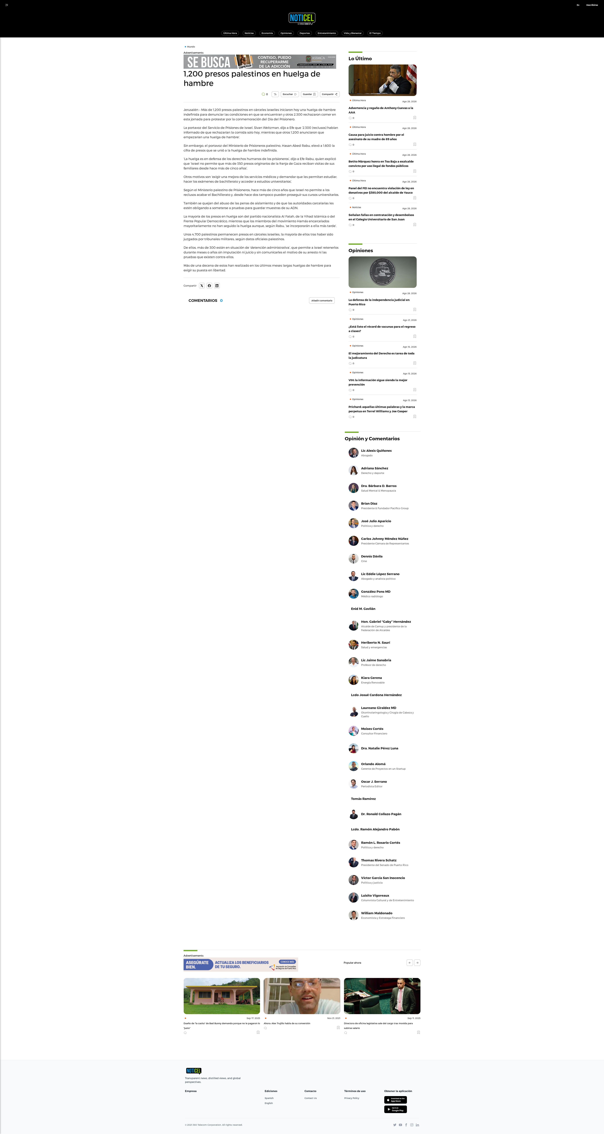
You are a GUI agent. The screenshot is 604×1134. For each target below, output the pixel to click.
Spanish (269, 1098)
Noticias (249, 33)
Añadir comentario (321, 300)
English (269, 1103)
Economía (267, 33)
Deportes (305, 33)
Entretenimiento (327, 33)
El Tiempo (375, 33)
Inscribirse (592, 5)
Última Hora (230, 33)
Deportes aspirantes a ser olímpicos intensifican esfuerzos (376, 1023)
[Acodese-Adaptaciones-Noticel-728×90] (241, 965)
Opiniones (286, 33)
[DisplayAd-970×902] (262, 62)
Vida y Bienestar (353, 33)
